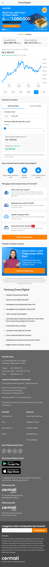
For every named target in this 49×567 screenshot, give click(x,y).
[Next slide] (45, 18)
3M (28, 92)
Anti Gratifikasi (31, 440)
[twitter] (15, 451)
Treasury (33, 192)
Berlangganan (39, 530)
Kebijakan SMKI (32, 428)
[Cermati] (10, 558)
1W (13, 92)
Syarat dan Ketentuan (34, 416)
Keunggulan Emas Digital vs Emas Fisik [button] (20, 309)
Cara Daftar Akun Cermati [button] (16, 326)
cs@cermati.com (16, 374)
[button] (24, 19)
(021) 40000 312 (16, 368)
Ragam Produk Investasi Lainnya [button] (18, 345)
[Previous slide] (3, 18)
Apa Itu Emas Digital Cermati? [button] (17, 300)
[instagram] (20, 451)
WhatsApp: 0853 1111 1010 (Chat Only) (16, 397)
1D (5, 92)
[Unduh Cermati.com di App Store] (11, 471)
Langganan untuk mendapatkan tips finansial (23, 526)
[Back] (3, 3)
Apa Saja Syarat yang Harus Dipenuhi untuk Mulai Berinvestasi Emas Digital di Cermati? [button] (25, 320)
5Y (44, 92)
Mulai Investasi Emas (24, 237)
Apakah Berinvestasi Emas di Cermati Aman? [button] (23, 340)
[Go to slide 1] (2, 29)
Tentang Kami (7, 416)
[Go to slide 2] (4, 29)
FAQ (3, 422)
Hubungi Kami (7, 428)
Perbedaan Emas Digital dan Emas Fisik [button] (20, 305)
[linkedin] (9, 451)
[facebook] (4, 451)
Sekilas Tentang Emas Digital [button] (17, 295)
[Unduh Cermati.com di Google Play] (11, 463)
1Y (36, 92)
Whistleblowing (31, 434)
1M (21, 92)
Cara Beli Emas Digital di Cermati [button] (18, 331)
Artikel (4, 434)
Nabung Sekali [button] (13, 106)
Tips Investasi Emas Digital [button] (16, 314)
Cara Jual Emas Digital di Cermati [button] (18, 335)
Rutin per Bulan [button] (35, 106)
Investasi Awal (9, 112)
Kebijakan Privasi (32, 422)
